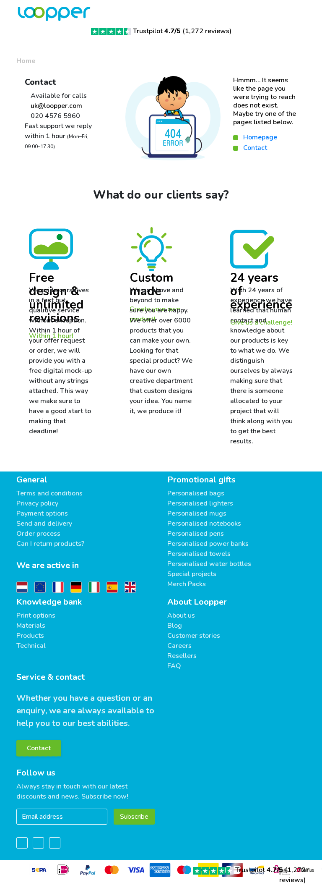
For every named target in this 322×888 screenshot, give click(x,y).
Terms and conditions (49, 493)
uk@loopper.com (55, 105)
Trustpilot (157, 31)
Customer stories (193, 635)
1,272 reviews (207, 31)
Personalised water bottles (209, 563)
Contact (255, 147)
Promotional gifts (201, 479)
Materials (30, 625)
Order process (38, 533)
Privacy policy (37, 503)
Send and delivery (44, 523)
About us (181, 615)
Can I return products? (50, 543)
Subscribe (134, 816)
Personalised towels (199, 553)
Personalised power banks (208, 543)
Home (26, 60)
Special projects (191, 574)
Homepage (260, 137)
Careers (179, 645)
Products (30, 635)
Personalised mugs (196, 513)
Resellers (182, 655)
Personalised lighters (200, 503)
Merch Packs (186, 584)
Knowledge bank (49, 602)
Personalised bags (195, 493)
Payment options (42, 513)
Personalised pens (195, 533)
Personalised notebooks (204, 523)
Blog (174, 625)
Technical (31, 645)
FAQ (174, 666)
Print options (35, 615)
